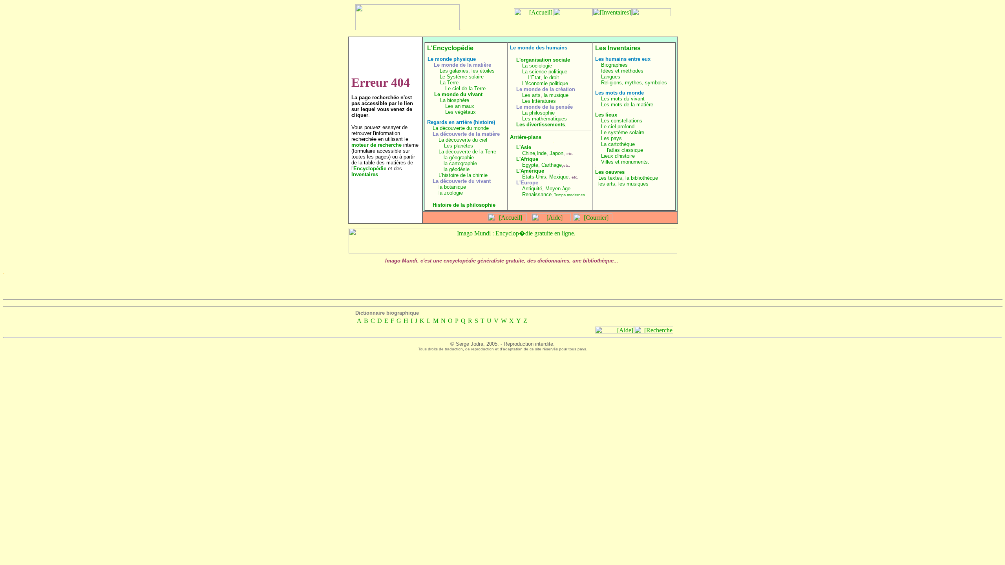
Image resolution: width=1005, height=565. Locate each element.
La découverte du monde (461, 128)
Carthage (551, 165)
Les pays (611, 138)
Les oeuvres (610, 172)
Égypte (530, 165)
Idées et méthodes (622, 71)
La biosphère (454, 100)
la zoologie (451, 193)
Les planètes (458, 146)
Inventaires (364, 174)
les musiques (633, 184)
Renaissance (537, 194)
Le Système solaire (462, 77)
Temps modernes (569, 195)
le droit (551, 77)
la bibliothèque (641, 178)
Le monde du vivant (458, 94)
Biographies (614, 65)
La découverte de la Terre (467, 152)
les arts (606, 184)
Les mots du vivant (623, 99)
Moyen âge (557, 188)
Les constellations (621, 121)
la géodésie (457, 169)
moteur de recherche (376, 145)
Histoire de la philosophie (464, 205)
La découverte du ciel (463, 140)
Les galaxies (454, 71)
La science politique (544, 72)
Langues (610, 77)
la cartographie (460, 163)
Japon (556, 153)
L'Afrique (527, 159)
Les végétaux (460, 112)
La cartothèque (618, 144)
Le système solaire (622, 132)
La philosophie (538, 113)
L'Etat (534, 77)
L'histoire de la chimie (463, 175)
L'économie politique (545, 83)
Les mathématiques (544, 119)
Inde (541, 153)
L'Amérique (530, 171)
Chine (528, 153)
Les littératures (539, 101)
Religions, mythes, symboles (634, 83)
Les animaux (459, 106)
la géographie (459, 157)
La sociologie (537, 66)
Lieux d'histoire (618, 156)
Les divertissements (540, 125)
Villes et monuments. (625, 162)
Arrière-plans (525, 137)
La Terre (449, 83)
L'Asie (523, 147)
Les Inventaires (618, 48)
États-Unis (534, 177)
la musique (556, 95)
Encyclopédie (369, 168)
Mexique (558, 177)
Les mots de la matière (627, 105)
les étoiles (483, 71)
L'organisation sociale (543, 60)
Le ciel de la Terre (465, 88)
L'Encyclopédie (450, 48)
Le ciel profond (617, 126)
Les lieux (606, 115)
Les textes (610, 178)
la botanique (452, 187)
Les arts (531, 95)
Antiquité (532, 188)
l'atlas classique (625, 150)
